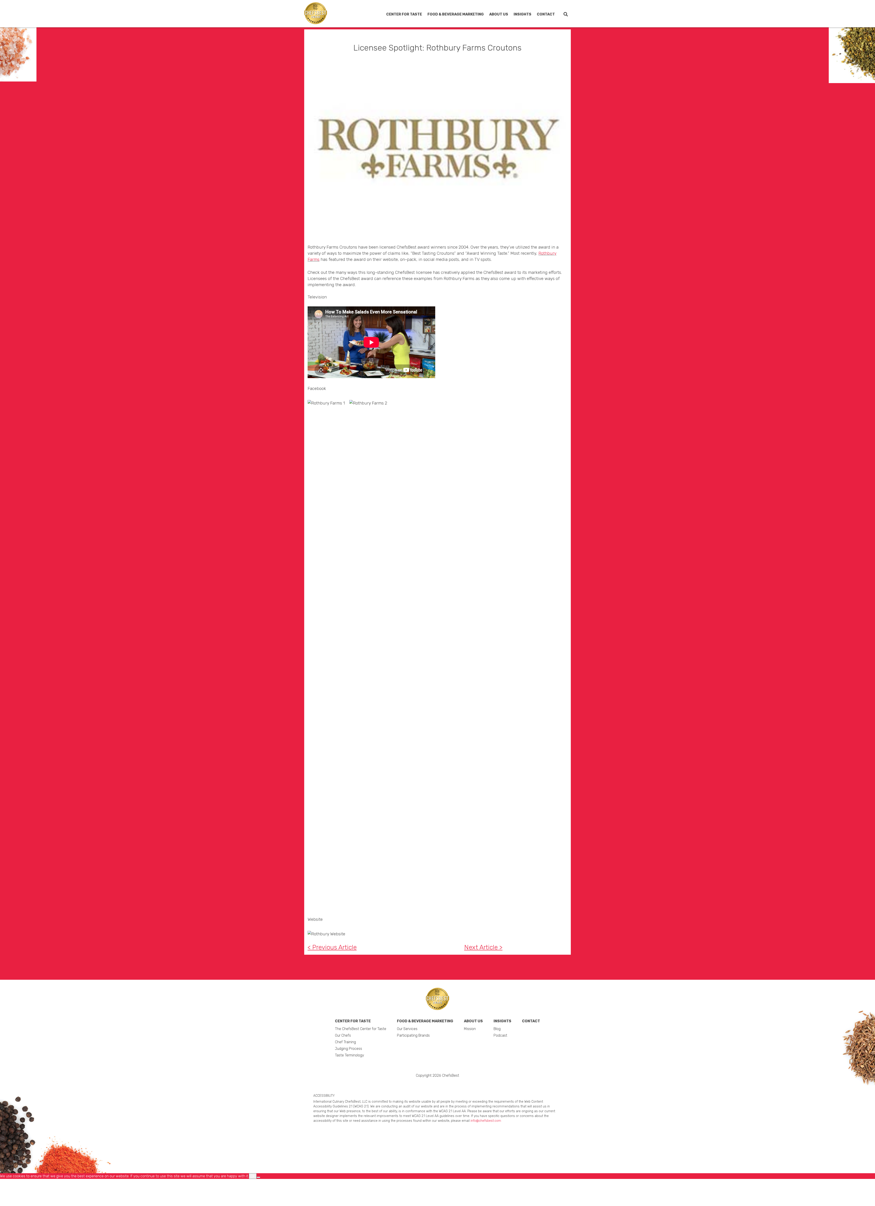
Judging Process (394, 56)
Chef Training (391, 48)
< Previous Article (332, 947)
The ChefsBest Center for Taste (401, 31)
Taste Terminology (395, 64)
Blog (502, 29)
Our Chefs (389, 41)
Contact (546, 14)
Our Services (444, 29)
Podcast (506, 36)
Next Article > (483, 947)
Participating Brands (450, 36)
